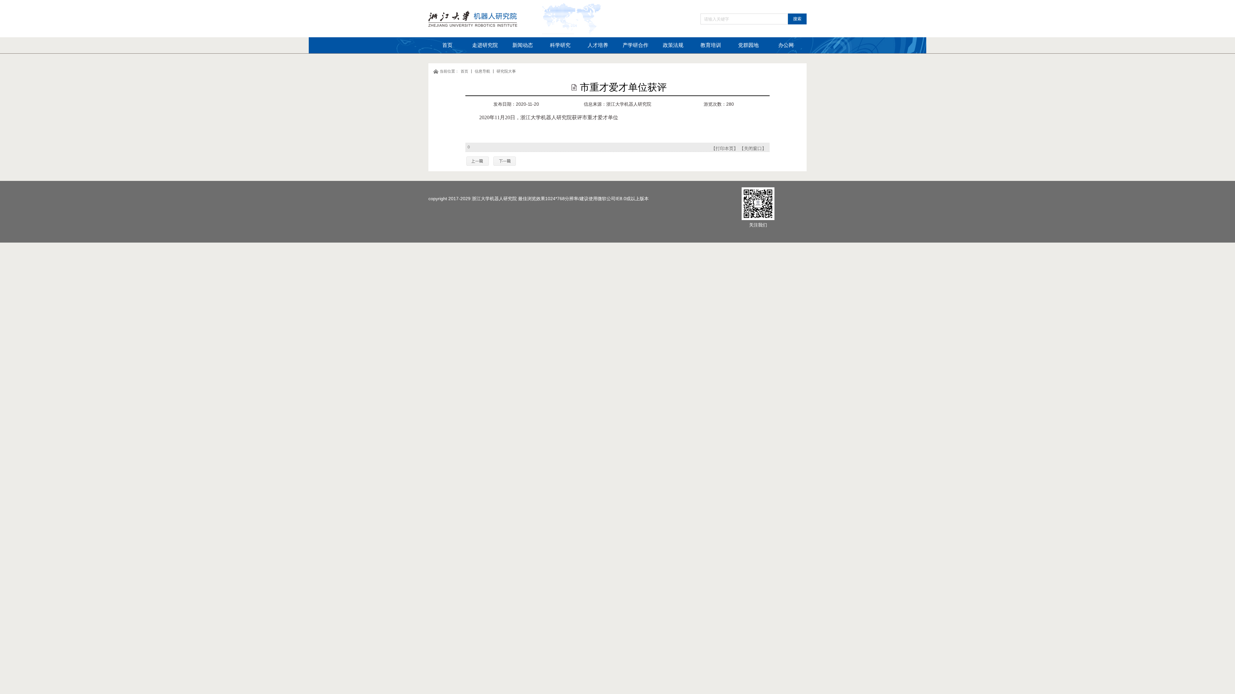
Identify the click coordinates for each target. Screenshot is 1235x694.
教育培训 (710, 45)
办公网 (786, 45)
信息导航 (482, 71)
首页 (447, 45)
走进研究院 (485, 45)
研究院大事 (506, 71)
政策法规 (673, 45)
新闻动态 (522, 45)
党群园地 (748, 45)
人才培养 (598, 45)
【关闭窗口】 (752, 148)
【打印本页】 (724, 148)
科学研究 (560, 45)
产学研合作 (635, 45)
